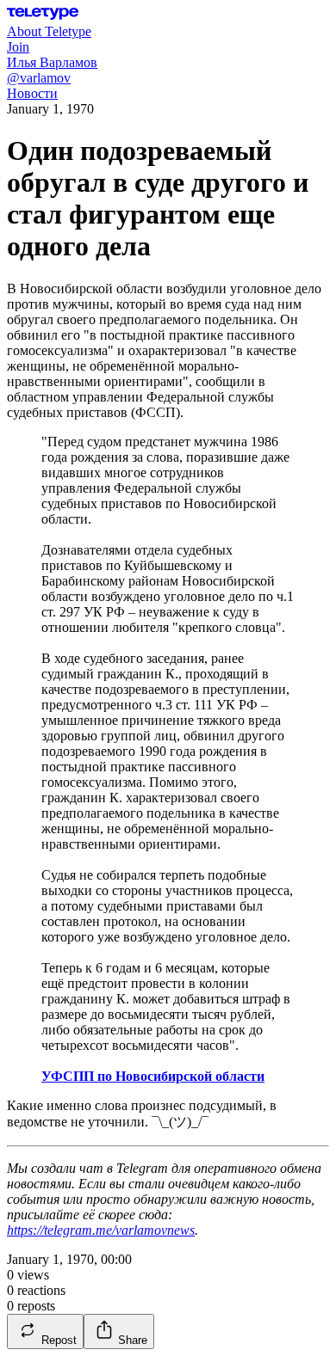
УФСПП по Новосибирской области (152, 1076)
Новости (32, 93)
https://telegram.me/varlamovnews (101, 1230)
